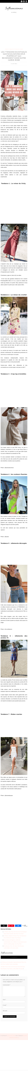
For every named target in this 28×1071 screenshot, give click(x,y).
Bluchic (25, 1035)
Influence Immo (11, 1035)
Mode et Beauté (9, 49)
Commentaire (6, 984)
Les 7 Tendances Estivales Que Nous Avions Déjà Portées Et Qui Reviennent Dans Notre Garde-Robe (14, 56)
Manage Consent (13, 1037)
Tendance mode (18, 49)
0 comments (14, 957)
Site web (5, 1010)
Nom (4, 999)
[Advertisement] (14, 29)
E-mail (5, 1005)
